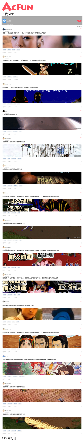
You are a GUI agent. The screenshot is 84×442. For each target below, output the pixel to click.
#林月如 (9, 49)
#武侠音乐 (9, 131)
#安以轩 (13, 49)
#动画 (19, 212)
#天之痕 (20, 403)
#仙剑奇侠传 (15, 131)
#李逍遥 (4, 49)
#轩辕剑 (15, 403)
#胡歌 (20, 131)
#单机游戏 (19, 158)
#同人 (9, 212)
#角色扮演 (9, 376)
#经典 (9, 158)
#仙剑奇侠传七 (21, 376)
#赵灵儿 (18, 49)
